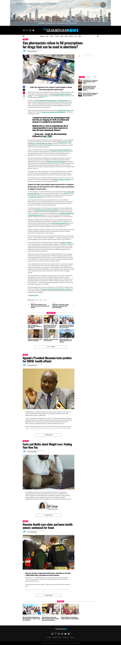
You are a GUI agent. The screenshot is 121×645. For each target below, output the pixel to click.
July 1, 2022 (47, 136)
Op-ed (75, 36)
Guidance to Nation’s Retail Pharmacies (56, 161)
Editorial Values (65, 637)
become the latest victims (64, 110)
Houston (71, 36)
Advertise (72, 637)
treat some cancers (43, 95)
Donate (79, 36)
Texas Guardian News (32, 51)
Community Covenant (56, 637)
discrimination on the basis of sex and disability (46, 209)
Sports (61, 36)
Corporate (42, 36)
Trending (41, 300)
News (47, 36)
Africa (66, 36)
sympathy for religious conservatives (61, 179)
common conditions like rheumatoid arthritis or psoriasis (56, 289)
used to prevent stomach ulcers (60, 223)
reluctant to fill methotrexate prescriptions (60, 150)
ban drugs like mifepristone (36, 197)
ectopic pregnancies (63, 100)
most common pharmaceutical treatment (46, 100)
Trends (45, 300)
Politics (51, 36)
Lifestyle (57, 36)
